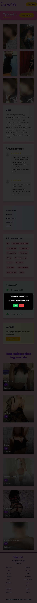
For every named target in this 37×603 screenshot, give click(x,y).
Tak (15, 306)
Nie (21, 306)
